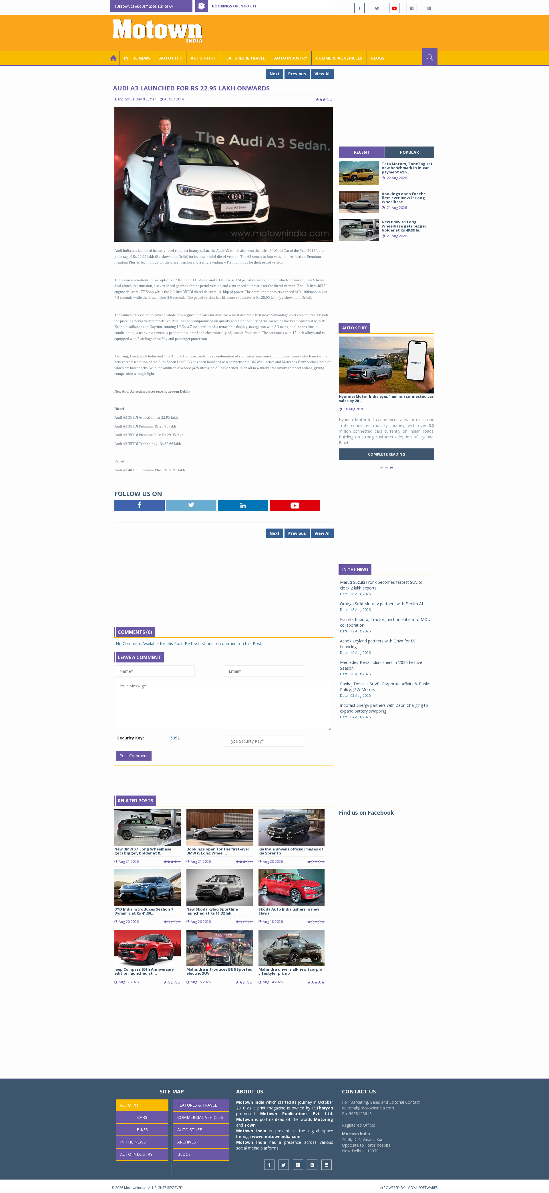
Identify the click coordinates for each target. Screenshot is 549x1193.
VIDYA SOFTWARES (422, 1187)
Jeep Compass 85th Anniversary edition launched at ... (144, 971)
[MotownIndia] (161, 31)
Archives (186, 1142)
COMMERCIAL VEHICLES (339, 58)
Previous (297, 73)
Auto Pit (129, 1105)
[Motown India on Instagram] (412, 8)
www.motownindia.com (276, 1136)
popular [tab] (409, 152)
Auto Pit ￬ (170, 58)
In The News (355, 569)
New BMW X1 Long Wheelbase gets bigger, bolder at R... (142, 851)
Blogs (377, 58)
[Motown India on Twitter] (377, 8)
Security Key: (130, 738)
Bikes (142, 1129)
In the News (137, 58)
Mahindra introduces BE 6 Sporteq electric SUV (219, 971)
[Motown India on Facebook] (359, 8)
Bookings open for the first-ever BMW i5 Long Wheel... (217, 851)
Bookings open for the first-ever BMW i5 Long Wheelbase (271, 6)
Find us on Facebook (366, 812)
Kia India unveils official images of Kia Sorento (290, 851)
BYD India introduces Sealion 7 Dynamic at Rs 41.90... (143, 911)
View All (323, 73)
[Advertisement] (333, 32)
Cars (142, 1117)
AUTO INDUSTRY (290, 58)
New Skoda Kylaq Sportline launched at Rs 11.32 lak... (212, 911)
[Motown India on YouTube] (394, 8)
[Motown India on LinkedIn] (429, 8)
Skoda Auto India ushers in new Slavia (288, 911)
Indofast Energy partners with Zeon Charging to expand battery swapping (384, 708)
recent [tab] (362, 152)
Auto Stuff (203, 58)
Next (275, 73)
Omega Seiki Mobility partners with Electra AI (381, 603)
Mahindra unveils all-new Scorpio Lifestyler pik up (290, 971)
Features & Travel (244, 58)
